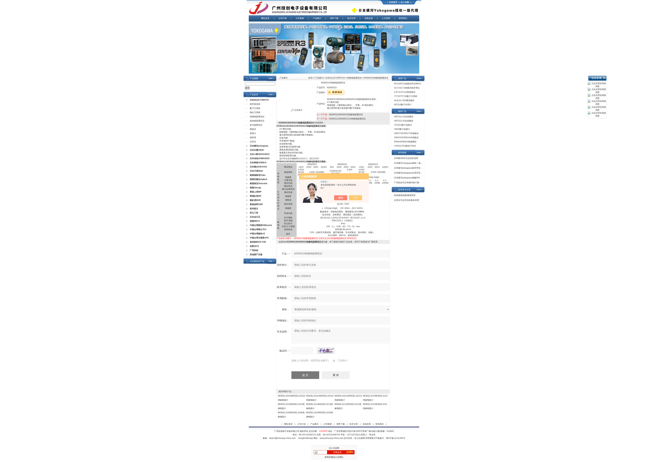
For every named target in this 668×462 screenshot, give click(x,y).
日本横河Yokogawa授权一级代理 (409, 163)
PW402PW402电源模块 (405, 141)
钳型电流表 (255, 104)
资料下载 (334, 18)
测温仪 (253, 129)
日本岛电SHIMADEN (259, 158)
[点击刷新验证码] (325, 351)
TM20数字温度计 (402, 129)
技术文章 (351, 18)
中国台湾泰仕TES (258, 229)
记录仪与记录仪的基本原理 (406, 200)
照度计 (253, 133)
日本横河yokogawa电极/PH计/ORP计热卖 (413, 178)
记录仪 (253, 141)
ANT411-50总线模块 (403, 121)
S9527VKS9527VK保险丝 (406, 133)
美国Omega (255, 187)
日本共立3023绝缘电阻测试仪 (332, 238)
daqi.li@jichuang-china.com (282, 438)
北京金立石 (255, 217)
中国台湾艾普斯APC (259, 238)
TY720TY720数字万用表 (405, 96)
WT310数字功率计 (402, 104)
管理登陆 (369, 438)
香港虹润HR (255, 196)
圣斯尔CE (254, 246)
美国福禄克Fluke (258, 175)
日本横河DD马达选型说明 (406, 158)
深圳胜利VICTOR (258, 242)
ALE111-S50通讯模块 (404, 100)
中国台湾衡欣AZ (257, 233)
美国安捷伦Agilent (258, 179)
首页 (310, 78)
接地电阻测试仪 (257, 121)
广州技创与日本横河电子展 (406, 182)
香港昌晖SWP (256, 204)
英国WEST (255, 221)
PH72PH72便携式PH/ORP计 (407, 84)
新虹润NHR (255, 200)
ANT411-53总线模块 (403, 116)
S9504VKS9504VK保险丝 (406, 137)
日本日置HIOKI (257, 150)
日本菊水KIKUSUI (258, 167)
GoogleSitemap (305, 438)
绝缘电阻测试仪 (257, 116)
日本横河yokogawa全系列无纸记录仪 (411, 173)
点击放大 (298, 110)
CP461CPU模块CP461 (405, 146)
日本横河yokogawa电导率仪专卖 (409, 168)
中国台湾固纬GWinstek (261, 225)
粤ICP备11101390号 (395, 438)
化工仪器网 (359, 438)
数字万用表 (255, 108)
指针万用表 (255, 112)
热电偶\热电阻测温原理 (404, 195)
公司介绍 (282, 18)
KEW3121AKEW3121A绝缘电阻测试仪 (347, 119)
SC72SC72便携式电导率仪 (407, 88)
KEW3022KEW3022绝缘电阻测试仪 (346, 114)
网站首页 (265, 18)
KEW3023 (351, 238)
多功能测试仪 (256, 125)
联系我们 (403, 18)
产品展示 (317, 18)
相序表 (253, 137)
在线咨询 (367, 424)
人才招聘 (386, 18)
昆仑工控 (254, 213)
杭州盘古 (254, 208)
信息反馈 (368, 18)
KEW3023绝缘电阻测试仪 (306, 238)
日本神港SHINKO (258, 162)
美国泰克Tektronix (258, 183)
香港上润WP (255, 192)
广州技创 (254, 250)
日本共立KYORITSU (259, 100)
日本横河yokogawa (259, 146)
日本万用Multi (256, 171)
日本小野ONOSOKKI (259, 154)
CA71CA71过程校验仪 (404, 92)
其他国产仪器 (256, 254)
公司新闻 (300, 18)
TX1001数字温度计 (403, 125)
